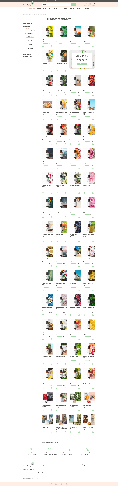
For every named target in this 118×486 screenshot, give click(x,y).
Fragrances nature (28, 47)
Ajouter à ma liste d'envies (43, 46)
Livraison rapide (86, 453)
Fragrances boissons (29, 33)
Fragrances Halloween (29, 41)
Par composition (27, 54)
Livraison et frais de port (65, 467)
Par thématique (27, 29)
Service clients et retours (65, 473)
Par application (27, 26)
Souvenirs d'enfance (29, 51)
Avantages (31, 453)
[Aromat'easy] (28, 4)
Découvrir (82, 64)
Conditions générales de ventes (48, 467)
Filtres (85, 24)
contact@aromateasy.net (28, 469)
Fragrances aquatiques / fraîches (31, 31)
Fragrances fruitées (28, 40)
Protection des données (65, 471)
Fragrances (27, 23)
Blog (43, 473)
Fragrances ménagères (29, 44)
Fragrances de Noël (28, 36)
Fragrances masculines (29, 43)
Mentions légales (45, 469)
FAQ (43, 471)
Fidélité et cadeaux (83, 467)
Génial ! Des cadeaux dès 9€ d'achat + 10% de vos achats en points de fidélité (59, 1)
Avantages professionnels (84, 469)
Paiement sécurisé (68, 453)
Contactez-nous (45, 475)
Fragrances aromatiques (29, 32)
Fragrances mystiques (29, 46)
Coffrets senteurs (27, 56)
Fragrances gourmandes (29, 35)
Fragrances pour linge (29, 48)
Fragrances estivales (30, 37)
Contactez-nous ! (91, 1)
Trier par (91, 24)
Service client (49, 453)
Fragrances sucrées (28, 50)
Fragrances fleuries (28, 39)
